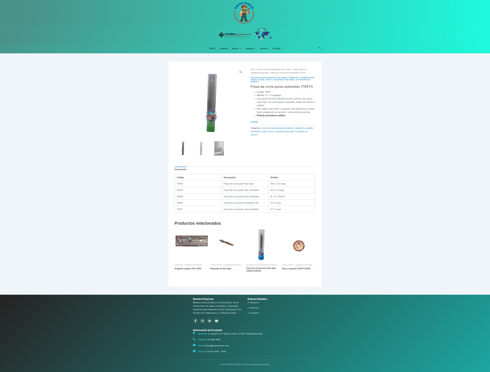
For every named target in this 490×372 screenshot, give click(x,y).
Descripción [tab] (181, 169)
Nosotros (224, 48)
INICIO (212, 48)
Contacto (276, 48)
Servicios (264, 48)
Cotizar (254, 121)
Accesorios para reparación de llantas (269, 77)
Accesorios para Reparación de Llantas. (274, 69)
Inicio (253, 69)
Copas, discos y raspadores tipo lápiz (276, 79)
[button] (239, 48)
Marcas (235, 48)
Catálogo (249, 48)
